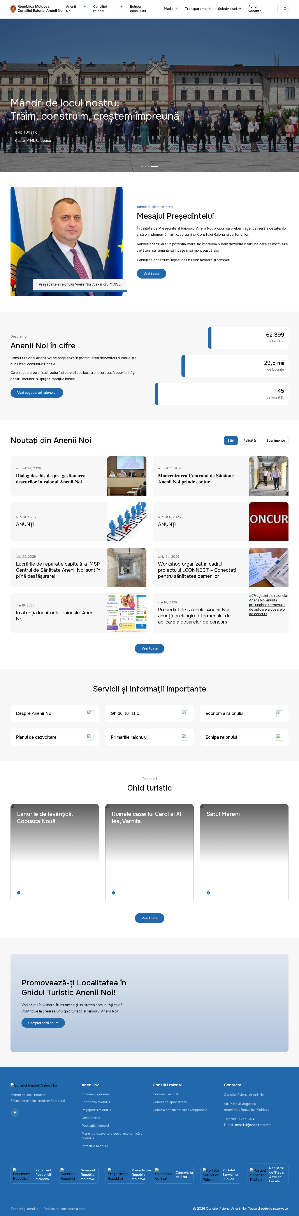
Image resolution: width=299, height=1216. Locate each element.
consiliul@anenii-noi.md (253, 1125)
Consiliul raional (100, 8)
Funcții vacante (254, 8)
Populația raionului (95, 1126)
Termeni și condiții (24, 1209)
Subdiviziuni (227, 9)
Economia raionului (96, 1102)
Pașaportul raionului (96, 1110)
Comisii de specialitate (170, 1102)
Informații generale (96, 1094)
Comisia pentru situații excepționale (180, 1110)
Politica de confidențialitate (65, 1209)
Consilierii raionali (166, 1094)
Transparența (196, 9)
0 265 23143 (246, 1119)
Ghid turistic (91, 1118)
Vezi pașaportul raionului (36, 392)
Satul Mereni (223, 814)
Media (169, 9)
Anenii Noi (71, 8)
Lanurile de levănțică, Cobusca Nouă (45, 817)
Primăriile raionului (95, 1146)
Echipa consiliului (138, 8)
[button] (144, 166)
